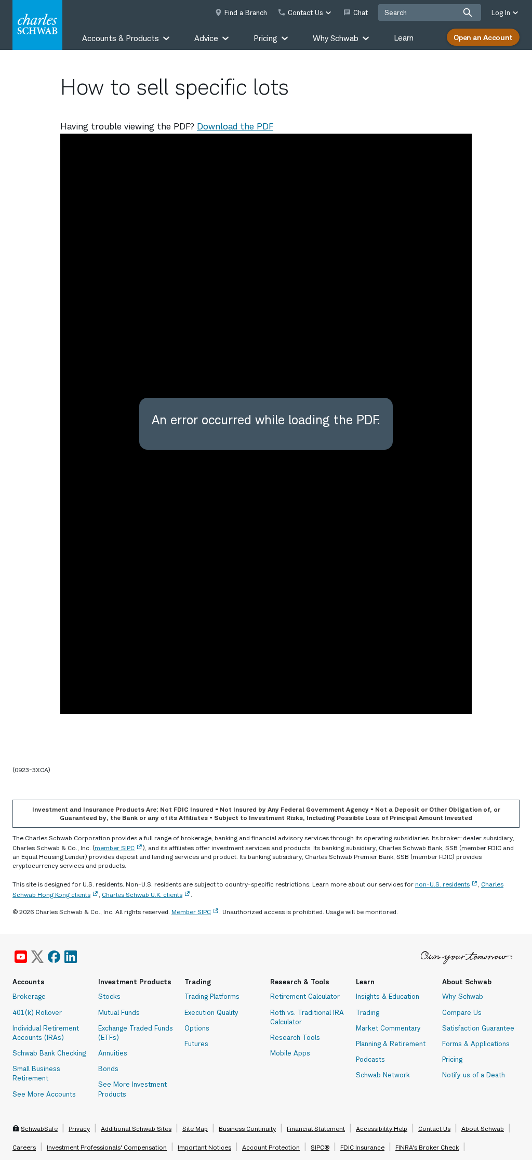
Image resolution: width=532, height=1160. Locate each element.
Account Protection (271, 1147)
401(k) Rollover (37, 1012)
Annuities (112, 1053)
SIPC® (320, 1147)
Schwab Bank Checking (49, 1053)
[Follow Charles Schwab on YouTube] (21, 956)
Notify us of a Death (473, 1075)
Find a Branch (245, 12)
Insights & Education (387, 996)
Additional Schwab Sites (136, 1128)
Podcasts (370, 1059)
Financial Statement (316, 1128)
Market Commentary (388, 1028)
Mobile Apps (290, 1053)
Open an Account (483, 37)
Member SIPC (191, 912)
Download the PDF (235, 126)
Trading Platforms (212, 996)
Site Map (195, 1128)
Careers (24, 1147)
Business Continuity (247, 1128)
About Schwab (482, 1128)
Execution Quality (211, 1012)
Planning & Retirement (390, 1043)
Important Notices (204, 1147)
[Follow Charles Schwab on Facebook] (54, 956)
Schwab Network (383, 1075)
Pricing (452, 1059)
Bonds (108, 1068)
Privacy (79, 1128)
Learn (404, 38)
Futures (196, 1043)
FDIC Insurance (362, 1147)
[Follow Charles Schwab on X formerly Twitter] (37, 956)
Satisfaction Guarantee (478, 1028)
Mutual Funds (119, 1012)
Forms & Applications (476, 1043)
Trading (367, 1012)
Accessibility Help (381, 1128)
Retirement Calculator (305, 996)
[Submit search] (467, 12)
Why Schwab (462, 996)
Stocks (109, 996)
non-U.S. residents (442, 884)
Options (196, 1028)
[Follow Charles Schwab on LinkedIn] (71, 956)
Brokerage (29, 996)
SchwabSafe (39, 1128)
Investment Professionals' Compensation (107, 1147)
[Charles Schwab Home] (37, 25)
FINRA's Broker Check (427, 1147)
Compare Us (462, 1012)
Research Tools (295, 1037)
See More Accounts (44, 1094)
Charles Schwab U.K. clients (142, 894)
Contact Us (434, 1128)
